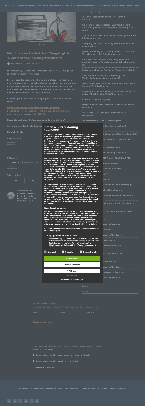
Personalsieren (72, 276)
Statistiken (69, 252)
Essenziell (52, 252)
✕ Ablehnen (72, 271)
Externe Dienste (90, 252)
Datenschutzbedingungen (72, 279)
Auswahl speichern (72, 265)
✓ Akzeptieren (72, 258)
